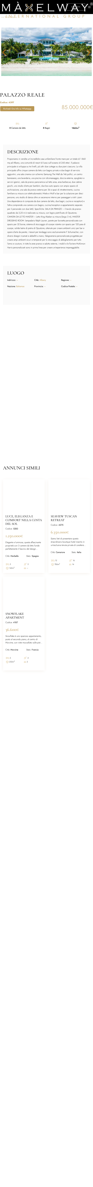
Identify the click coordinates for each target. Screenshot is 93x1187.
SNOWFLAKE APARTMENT (14, 615)
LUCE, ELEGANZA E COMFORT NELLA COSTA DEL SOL (23, 520)
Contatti (75, 7)
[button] (87, 52)
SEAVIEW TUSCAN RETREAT (64, 518)
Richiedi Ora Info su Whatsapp (17, 108)
